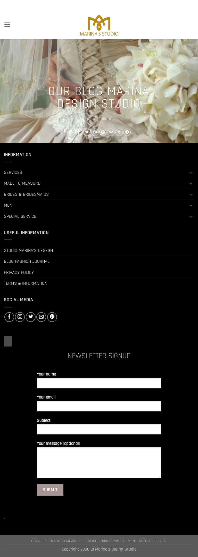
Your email (46, 397)
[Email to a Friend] (94, 132)
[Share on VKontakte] (111, 132)
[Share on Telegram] (127, 132)
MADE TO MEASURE (22, 183)
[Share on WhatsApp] (71, 132)
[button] (7, 25)
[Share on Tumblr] (119, 132)
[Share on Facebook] (78, 132)
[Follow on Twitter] (31, 317)
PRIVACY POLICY (19, 272)
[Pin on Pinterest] (102, 132)
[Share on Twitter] (86, 132)
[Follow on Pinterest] (52, 317)
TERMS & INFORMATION (25, 283)
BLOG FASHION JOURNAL (27, 261)
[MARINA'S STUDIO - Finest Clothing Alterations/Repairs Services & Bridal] (99, 24)
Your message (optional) (58, 443)
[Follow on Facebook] (9, 317)
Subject (44, 420)
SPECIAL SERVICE (20, 216)
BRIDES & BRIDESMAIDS (26, 194)
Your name (46, 374)
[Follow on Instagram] (20, 317)
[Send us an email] (41, 317)
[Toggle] (191, 172)
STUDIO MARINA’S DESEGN (28, 250)
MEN (8, 205)
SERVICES (13, 172)
